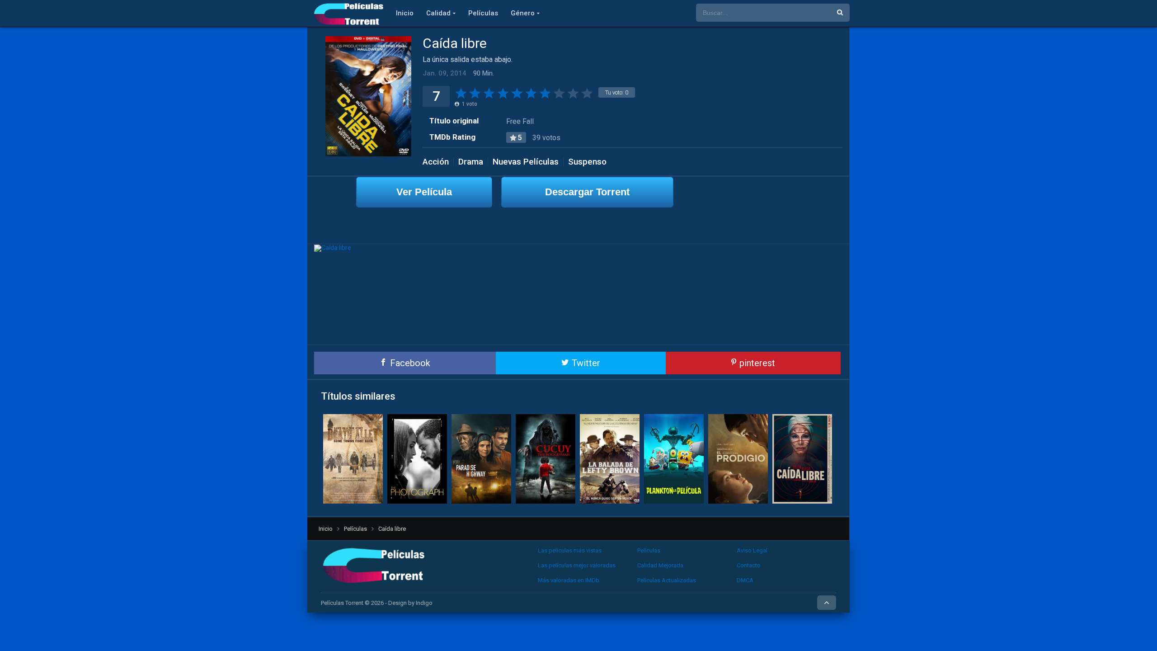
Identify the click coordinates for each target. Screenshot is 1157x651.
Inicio (405, 13)
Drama (470, 161)
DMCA (745, 580)
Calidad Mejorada (660, 565)
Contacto (749, 565)
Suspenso (587, 161)
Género (523, 13)
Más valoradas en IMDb (568, 580)
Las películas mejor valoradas (577, 565)
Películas (483, 13)
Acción (436, 161)
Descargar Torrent (587, 192)
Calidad (438, 13)
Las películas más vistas (570, 550)
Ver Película (424, 192)
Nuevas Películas (526, 161)
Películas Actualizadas (666, 580)
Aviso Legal (752, 550)
